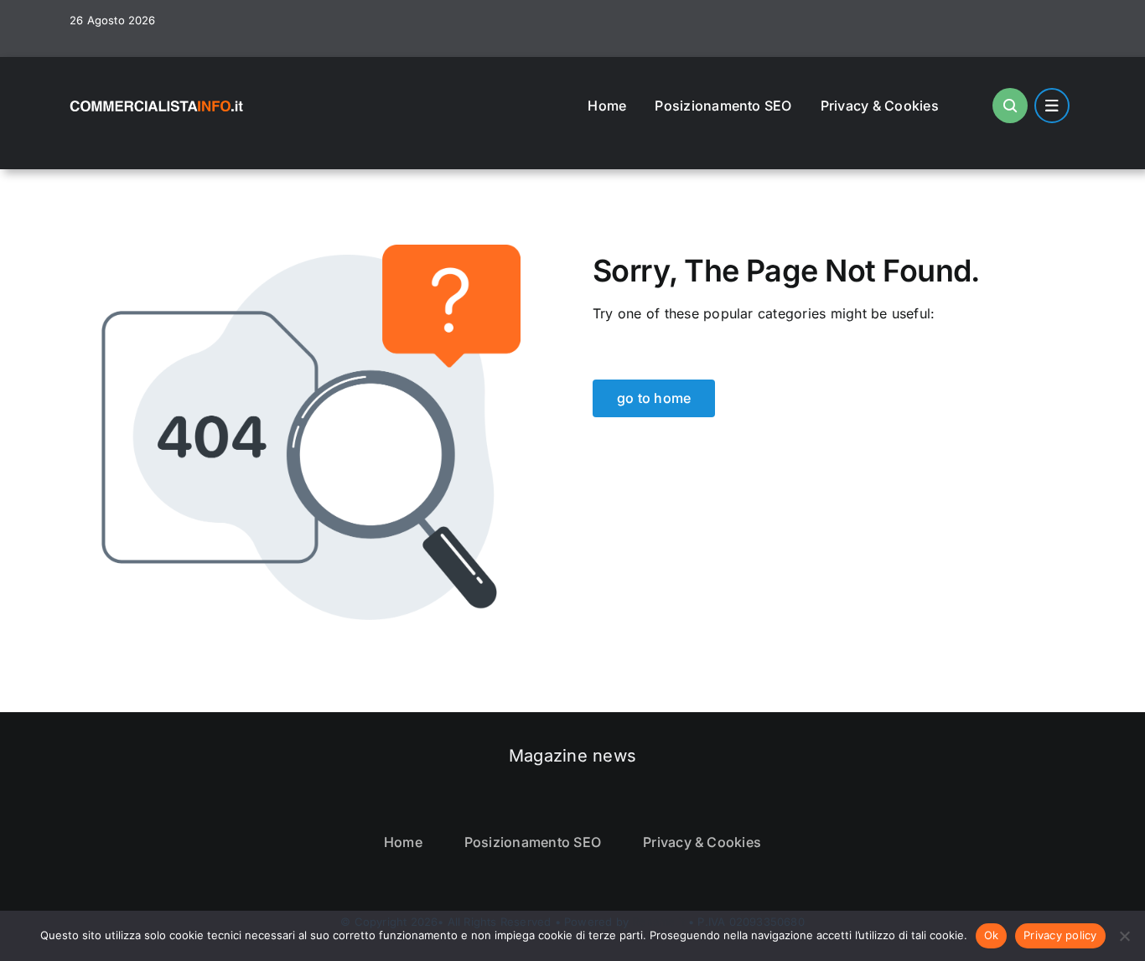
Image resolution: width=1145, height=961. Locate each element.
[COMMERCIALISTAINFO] (158, 98)
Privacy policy (1060, 935)
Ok (991, 935)
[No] (1124, 935)
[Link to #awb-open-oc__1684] (1052, 105)
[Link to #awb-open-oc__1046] (1010, 105)
